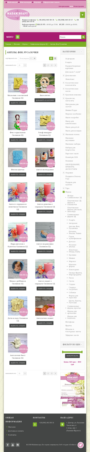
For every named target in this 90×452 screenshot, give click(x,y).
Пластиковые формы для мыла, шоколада (74, 209)
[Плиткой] (51, 58)
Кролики (72, 255)
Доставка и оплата (16, 431)
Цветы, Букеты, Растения (75, 302)
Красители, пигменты (70, 99)
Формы (25, 44)
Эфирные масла (72, 335)
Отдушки (69, 173)
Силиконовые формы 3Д (39, 44)
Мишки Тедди (71, 110)
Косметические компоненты (71, 84)
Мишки (72, 258)
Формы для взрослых (73, 297)
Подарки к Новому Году (73, 177)
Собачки (72, 292)
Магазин (17, 44)
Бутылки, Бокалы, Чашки (75, 232)
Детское (72, 242)
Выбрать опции (18, 103)
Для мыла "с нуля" (73, 72)
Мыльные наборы (72, 144)
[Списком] (55, 58)
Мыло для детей (72, 127)
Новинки (69, 161)
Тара (67, 188)
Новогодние (74, 270)
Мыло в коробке (72, 117)
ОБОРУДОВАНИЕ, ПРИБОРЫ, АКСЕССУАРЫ (72, 166)
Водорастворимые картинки (73, 67)
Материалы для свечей (71, 105)
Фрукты (68, 326)
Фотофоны (69, 322)
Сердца (72, 284)
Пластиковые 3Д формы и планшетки (74, 203)
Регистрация (79, 6)
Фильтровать (72, 356)
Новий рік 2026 (71, 157)
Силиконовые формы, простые (74, 307)
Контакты (12, 435)
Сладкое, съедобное (73, 288)
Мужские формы (72, 265)
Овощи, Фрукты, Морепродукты (75, 274)
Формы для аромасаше (72, 312)
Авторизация (64, 6)
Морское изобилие (73, 114)
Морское (72, 261)
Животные (69, 79)
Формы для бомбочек (72, 317)
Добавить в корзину (45, 100)
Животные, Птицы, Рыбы (74, 251)
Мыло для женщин (73, 131)
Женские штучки (72, 246)
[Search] (83, 37)
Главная (8, 44)
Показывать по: (10, 65)
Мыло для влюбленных (70, 122)
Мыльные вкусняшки (69, 139)
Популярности (25, 58)
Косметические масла (71, 90)
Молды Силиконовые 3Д (74, 197)
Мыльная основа (72, 134)
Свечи (71, 281)
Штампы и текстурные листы (73, 330)
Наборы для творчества (70, 149)
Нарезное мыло (72, 154)
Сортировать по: (11, 58)
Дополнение (70, 75)
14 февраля (70, 59)
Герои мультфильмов (75, 237)
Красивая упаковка (73, 95)
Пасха (71, 278)
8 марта (68, 62)
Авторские (73, 223)
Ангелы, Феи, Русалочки (74, 227)
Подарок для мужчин (70, 183)
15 (19, 65)
